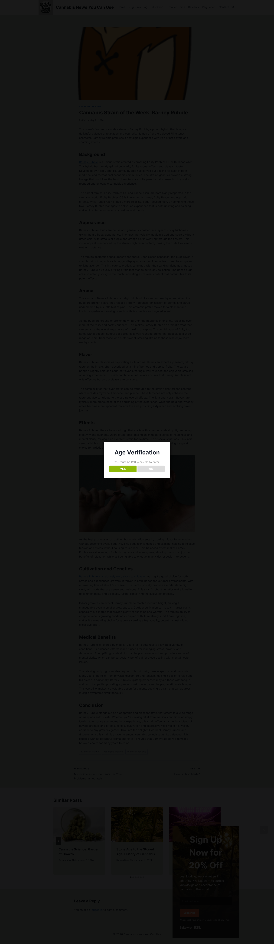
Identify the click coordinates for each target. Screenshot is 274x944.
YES (123, 468)
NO (151, 468)
